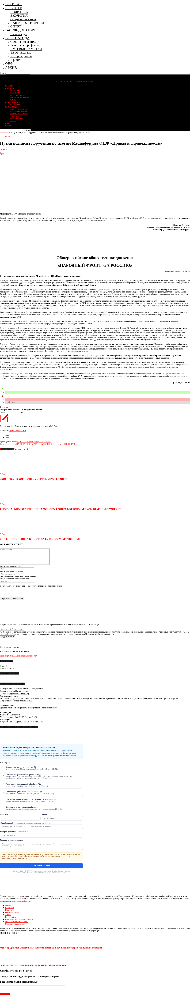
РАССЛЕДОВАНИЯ (20, 30)
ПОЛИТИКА (19, 12)
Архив (8, 915)
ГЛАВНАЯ (13, 4)
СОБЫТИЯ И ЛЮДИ (25, 41)
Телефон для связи (14, 832)
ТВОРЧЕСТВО (20, 52)
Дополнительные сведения (11, 840)
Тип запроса (5, 763)
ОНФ (9, 64)
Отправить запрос (41, 866)
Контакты (9, 908)
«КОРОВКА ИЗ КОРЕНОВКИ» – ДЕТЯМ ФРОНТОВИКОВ (34, 479)
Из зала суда (18, 34)
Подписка (9, 910)
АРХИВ (11, 68)
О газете (9, 905)
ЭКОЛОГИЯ (19, 15)
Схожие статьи (7, 449)
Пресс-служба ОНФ (17, 430)
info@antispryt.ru (24, 901)
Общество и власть (23, 19)
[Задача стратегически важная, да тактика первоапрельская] (6, 960)
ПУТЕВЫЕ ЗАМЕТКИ (26, 49)
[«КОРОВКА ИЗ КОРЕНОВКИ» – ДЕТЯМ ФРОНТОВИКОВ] (14, 472)
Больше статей (21, 449)
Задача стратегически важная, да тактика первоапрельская (33, 965)
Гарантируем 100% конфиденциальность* (18, 656)
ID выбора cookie (25, 823)
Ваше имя (4, 814)
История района (21, 56)
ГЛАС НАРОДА (17, 38)
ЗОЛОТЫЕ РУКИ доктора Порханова (34, 442)
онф (7, 437)
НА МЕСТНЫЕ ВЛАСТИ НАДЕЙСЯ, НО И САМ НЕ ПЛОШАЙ (45, 444)
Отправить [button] (5, 994)
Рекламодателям (12, 912)
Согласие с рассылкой (15, 924)
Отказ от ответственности (16, 922)
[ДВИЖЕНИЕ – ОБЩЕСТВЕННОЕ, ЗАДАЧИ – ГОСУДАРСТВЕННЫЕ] (14, 532)
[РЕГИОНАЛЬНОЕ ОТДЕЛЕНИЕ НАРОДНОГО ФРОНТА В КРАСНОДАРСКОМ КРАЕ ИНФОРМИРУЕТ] (14, 502)
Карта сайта (10, 917)
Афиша (15, 60)
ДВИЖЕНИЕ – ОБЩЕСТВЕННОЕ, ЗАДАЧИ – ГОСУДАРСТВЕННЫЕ (40, 539)
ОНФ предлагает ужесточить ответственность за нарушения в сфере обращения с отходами (51, 947)
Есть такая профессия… (26, 45)
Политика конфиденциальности (19, 919)
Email (45, 814)
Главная (3, 132)
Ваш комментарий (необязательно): (20, 981)
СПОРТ (15, 26)
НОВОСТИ (13, 8)
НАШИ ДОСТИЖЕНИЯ (27, 22)
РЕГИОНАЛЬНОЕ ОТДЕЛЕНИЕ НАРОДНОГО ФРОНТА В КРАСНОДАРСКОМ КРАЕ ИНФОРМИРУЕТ (60, 509)
